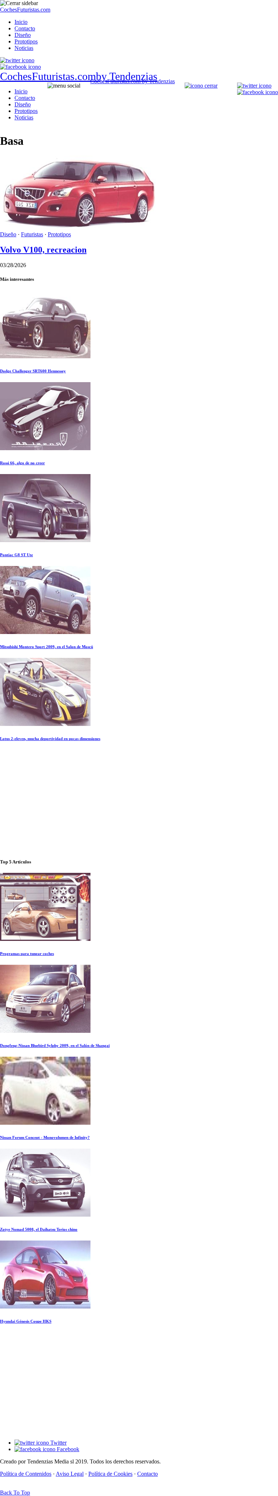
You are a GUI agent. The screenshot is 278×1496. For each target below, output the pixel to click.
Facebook (67, 1449)
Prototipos (26, 41)
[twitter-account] (17, 60)
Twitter (58, 1443)
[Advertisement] (139, 800)
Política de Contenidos (25, 1474)
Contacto (24, 28)
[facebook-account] (20, 67)
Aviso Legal (70, 1474)
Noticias (23, 48)
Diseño (22, 35)
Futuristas (32, 234)
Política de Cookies (110, 1474)
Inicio (21, 22)
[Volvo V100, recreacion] (78, 228)
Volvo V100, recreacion (43, 249)
